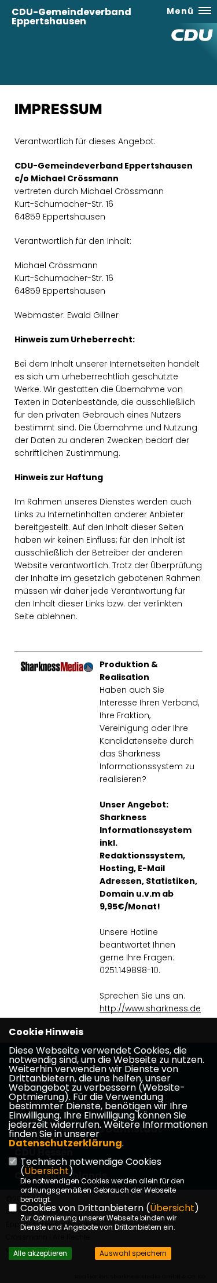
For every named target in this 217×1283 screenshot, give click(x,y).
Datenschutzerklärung (65, 1143)
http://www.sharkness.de (150, 1008)
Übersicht (46, 1171)
